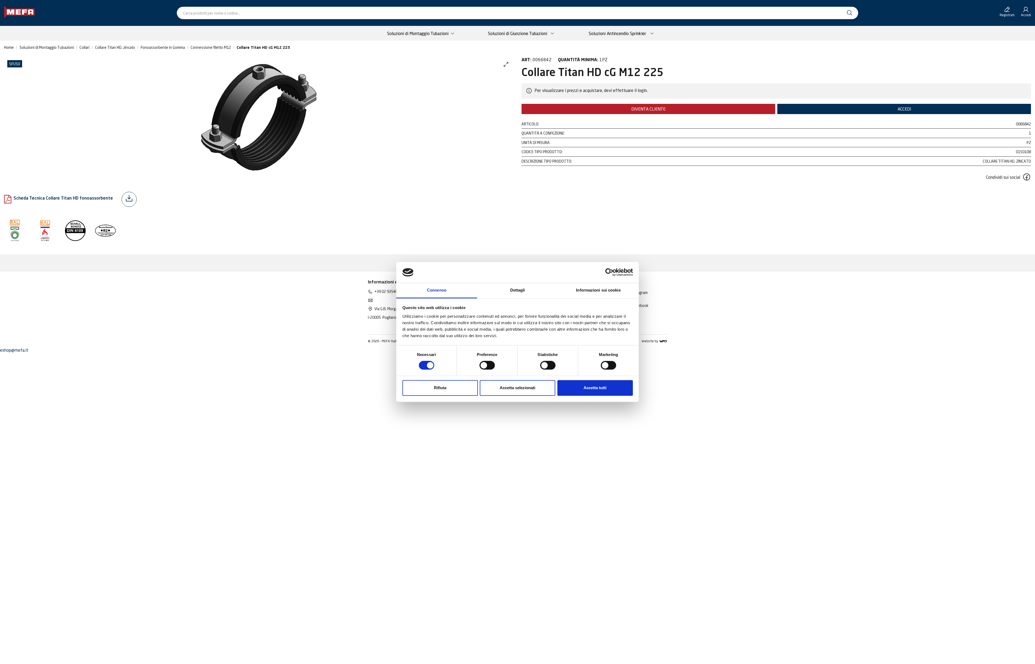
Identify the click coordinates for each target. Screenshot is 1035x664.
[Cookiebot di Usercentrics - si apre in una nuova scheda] (609, 272)
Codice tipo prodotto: (542, 151)
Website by (650, 341)
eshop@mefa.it (14, 350)
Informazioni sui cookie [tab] (598, 290)
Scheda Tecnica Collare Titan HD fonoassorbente (63, 198)
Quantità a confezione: (543, 133)
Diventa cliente (648, 109)
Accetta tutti (595, 387)
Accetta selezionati (517, 387)
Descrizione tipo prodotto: (547, 161)
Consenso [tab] (436, 290)
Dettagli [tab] (517, 290)
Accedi (904, 109)
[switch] (487, 365)
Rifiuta (440, 387)
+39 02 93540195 (389, 291)
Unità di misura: (536, 142)
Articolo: (530, 124)
